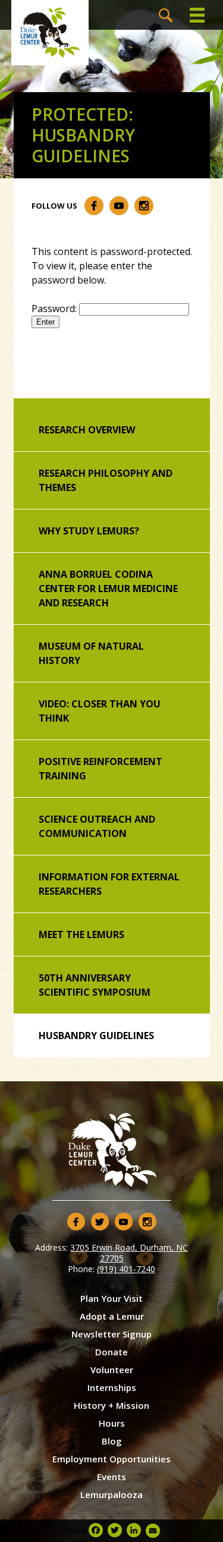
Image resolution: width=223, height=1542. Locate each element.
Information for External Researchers (109, 884)
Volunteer (111, 1370)
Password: (55, 308)
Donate (111, 1352)
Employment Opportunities (111, 1459)
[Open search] (165, 15)
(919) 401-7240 (126, 1268)
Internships (111, 1387)
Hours (112, 1423)
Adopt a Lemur (112, 1316)
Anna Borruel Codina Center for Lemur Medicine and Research (108, 588)
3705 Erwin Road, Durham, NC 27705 (129, 1253)
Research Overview (87, 429)
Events (111, 1477)
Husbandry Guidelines (96, 1035)
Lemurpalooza (111, 1494)
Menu (197, 15)
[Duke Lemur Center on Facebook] (93, 205)
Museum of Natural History (91, 653)
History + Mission (111, 1405)
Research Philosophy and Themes (105, 480)
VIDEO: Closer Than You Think (100, 711)
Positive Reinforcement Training (100, 768)
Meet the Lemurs (81, 934)
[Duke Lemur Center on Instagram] (143, 205)
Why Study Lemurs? (89, 530)
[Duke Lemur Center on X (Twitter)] (100, 1222)
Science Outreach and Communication (97, 826)
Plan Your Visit (111, 1298)
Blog (112, 1441)
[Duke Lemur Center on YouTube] (118, 205)
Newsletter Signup (111, 1334)
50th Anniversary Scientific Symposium (94, 985)
